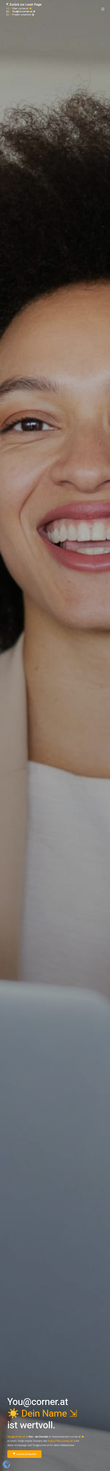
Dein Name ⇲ (49, 1414)
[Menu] (103, 9)
